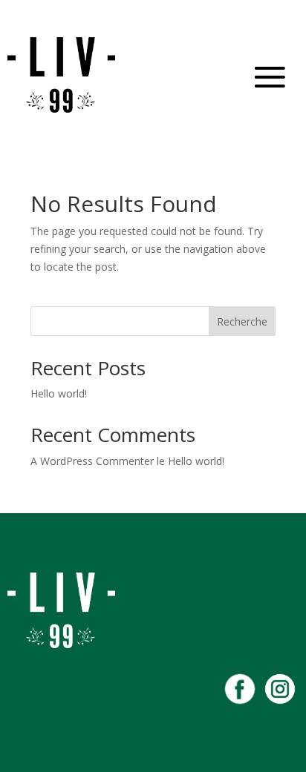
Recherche (242, 321)
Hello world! (58, 393)
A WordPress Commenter (92, 461)
